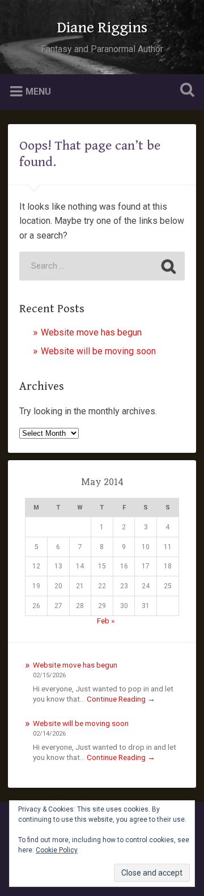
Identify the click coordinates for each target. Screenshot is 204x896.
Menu (38, 91)
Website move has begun (91, 332)
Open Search (185, 91)
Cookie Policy (57, 850)
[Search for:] (101, 266)
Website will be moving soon (98, 351)
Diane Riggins (102, 28)
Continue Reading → (121, 698)
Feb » (105, 620)
